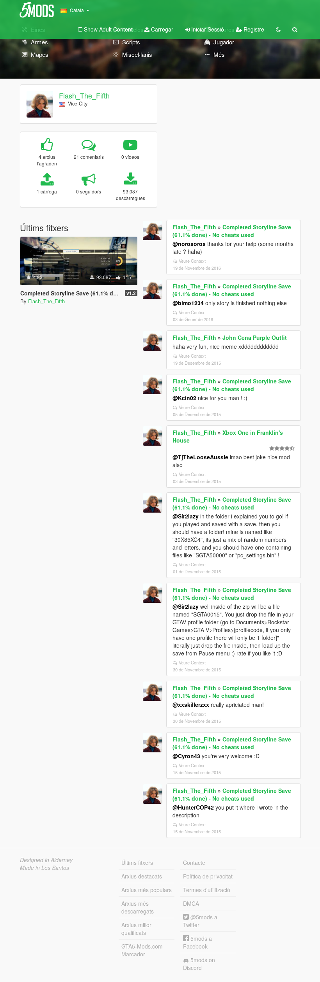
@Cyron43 (186, 756)
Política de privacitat (208, 876)
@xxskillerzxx (190, 704)
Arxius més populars (146, 890)
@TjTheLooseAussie (200, 457)
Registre (253, 29)
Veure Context (192, 261)
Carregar (161, 29)
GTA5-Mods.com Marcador (142, 950)
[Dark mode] (278, 29)
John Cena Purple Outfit (254, 337)
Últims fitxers (137, 862)
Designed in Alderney (46, 860)
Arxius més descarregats (137, 907)
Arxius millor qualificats (136, 928)
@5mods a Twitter (200, 921)
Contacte (194, 862)
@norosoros (189, 244)
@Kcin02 (184, 398)
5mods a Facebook (197, 942)
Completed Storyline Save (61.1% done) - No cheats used (231, 231)
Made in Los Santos (44, 867)
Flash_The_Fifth (84, 95)
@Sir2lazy (185, 516)
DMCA (191, 903)
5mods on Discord (199, 963)
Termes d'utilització (206, 890)
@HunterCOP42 (193, 807)
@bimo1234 (188, 303)
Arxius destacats (141, 876)
